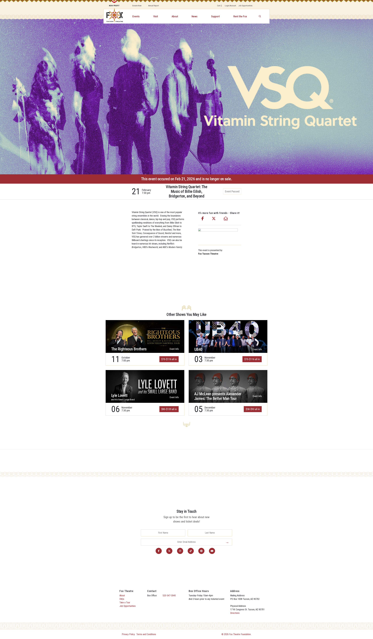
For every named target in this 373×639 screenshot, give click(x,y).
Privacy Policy (128, 634)
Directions (235, 613)
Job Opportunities (245, 6)
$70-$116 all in (169, 359)
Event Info (174, 349)
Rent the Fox (240, 16)
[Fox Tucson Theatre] (113, 16)
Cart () (219, 6)
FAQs (121, 599)
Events (136, 16)
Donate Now (136, 6)
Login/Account (230, 6)
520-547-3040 (169, 595)
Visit (155, 16)
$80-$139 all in (169, 409)
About (175, 16)
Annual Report (153, 6)
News (194, 16)
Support (215, 16)
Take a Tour (124, 602)
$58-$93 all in (253, 409)
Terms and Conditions (146, 634)
